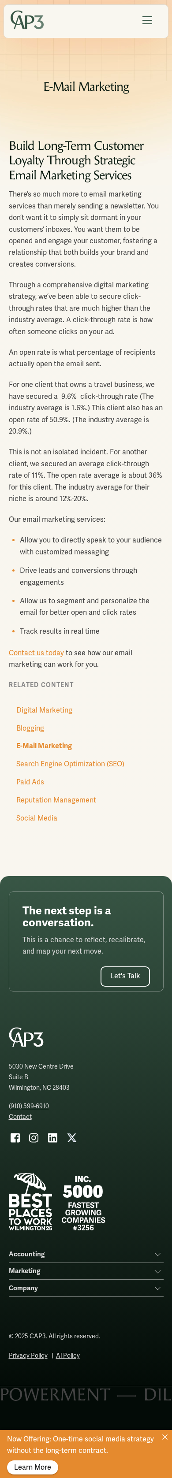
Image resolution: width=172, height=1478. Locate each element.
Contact (20, 1117)
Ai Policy (68, 1355)
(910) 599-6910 (29, 1106)
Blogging (30, 728)
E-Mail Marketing (44, 746)
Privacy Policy (28, 1355)
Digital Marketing (44, 710)
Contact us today (36, 653)
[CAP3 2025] (27, 26)
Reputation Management (56, 800)
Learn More (32, 1467)
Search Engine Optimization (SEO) (70, 764)
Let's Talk (125, 976)
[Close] (165, 1437)
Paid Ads (30, 782)
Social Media (36, 818)
